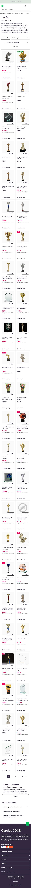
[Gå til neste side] (25, 776)
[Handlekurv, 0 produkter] (25, 6)
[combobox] (15, 9)
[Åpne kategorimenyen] (28, 6)
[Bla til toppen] (27, 824)
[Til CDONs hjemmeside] (2, 6)
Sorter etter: (10, 42)
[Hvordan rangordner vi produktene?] (4, 42)
